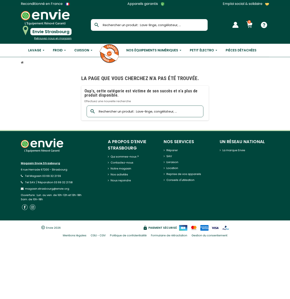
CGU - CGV (98, 235)
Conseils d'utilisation (180, 180)
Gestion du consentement (209, 235)
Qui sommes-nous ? (125, 157)
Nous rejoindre (121, 180)
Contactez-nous (122, 163)
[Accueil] (23, 63)
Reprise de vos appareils (183, 174)
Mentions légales (74, 235)
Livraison (172, 162)
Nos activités (119, 174)
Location (172, 168)
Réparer (172, 150)
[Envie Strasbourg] (45, 17)
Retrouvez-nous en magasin (53, 38)
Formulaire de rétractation (169, 235)
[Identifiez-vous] (235, 25)
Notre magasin (121, 168)
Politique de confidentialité (128, 235)
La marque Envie (233, 150)
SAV (169, 156)
